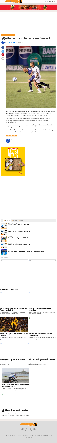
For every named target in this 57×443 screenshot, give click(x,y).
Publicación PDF (29, 437)
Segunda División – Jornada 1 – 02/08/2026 (19, 231)
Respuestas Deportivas (28, 435)
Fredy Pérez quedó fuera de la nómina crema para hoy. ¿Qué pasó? (41, 360)
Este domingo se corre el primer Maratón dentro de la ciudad (12, 360)
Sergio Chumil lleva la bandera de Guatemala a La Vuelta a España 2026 (15, 385)
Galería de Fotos (38, 435)
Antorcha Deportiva (12, 42)
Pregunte (19, 435)
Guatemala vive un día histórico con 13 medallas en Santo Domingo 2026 (26, 251)
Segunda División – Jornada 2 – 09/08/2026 (19, 244)
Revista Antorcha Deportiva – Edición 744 (18, 238)
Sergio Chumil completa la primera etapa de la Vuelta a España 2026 (13, 309)
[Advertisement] (28, 24)
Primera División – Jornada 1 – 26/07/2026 (18, 224)
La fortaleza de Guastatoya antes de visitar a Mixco (15, 411)
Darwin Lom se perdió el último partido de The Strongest (14, 334)
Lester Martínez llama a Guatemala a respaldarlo (40, 309)
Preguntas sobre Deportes (10, 435)
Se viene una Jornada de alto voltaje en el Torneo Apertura (41, 334)
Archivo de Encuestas (48, 435)
